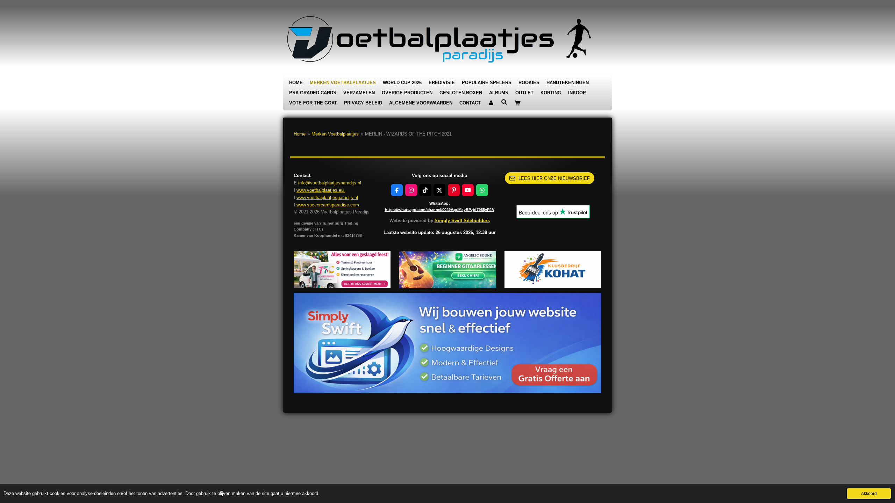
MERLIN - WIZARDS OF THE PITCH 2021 (408, 134)
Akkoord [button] (869, 493)
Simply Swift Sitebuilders (462, 220)
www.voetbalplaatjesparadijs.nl (327, 197)
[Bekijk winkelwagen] (517, 103)
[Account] (490, 103)
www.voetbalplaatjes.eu (320, 190)
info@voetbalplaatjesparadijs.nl (329, 182)
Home (300, 134)
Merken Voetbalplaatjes (335, 134)
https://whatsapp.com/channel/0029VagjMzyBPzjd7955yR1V (439, 209)
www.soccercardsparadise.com (327, 204)
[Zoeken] (504, 102)
